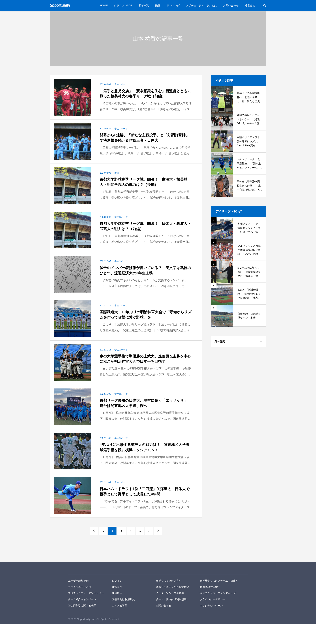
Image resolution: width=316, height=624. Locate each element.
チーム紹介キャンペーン (82, 599)
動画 (157, 5)
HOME (104, 5)
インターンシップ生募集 (170, 593)
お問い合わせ (230, 5)
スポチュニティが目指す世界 (172, 586)
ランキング (173, 5)
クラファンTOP (123, 5)
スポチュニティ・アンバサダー (86, 593)
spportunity (80, 568)
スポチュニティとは (79, 586)
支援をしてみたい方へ (168, 580)
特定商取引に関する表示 (82, 605)
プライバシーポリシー (212, 599)
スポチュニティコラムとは (201, 5)
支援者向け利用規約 (123, 599)
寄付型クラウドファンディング (218, 593)
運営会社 (250, 5)
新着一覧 (144, 5)
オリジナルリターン (211, 605)
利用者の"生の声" (209, 586)
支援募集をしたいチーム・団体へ (219, 580)
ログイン (117, 580)
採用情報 (117, 593)
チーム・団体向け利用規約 (171, 599)
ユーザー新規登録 (78, 580)
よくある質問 (119, 605)
